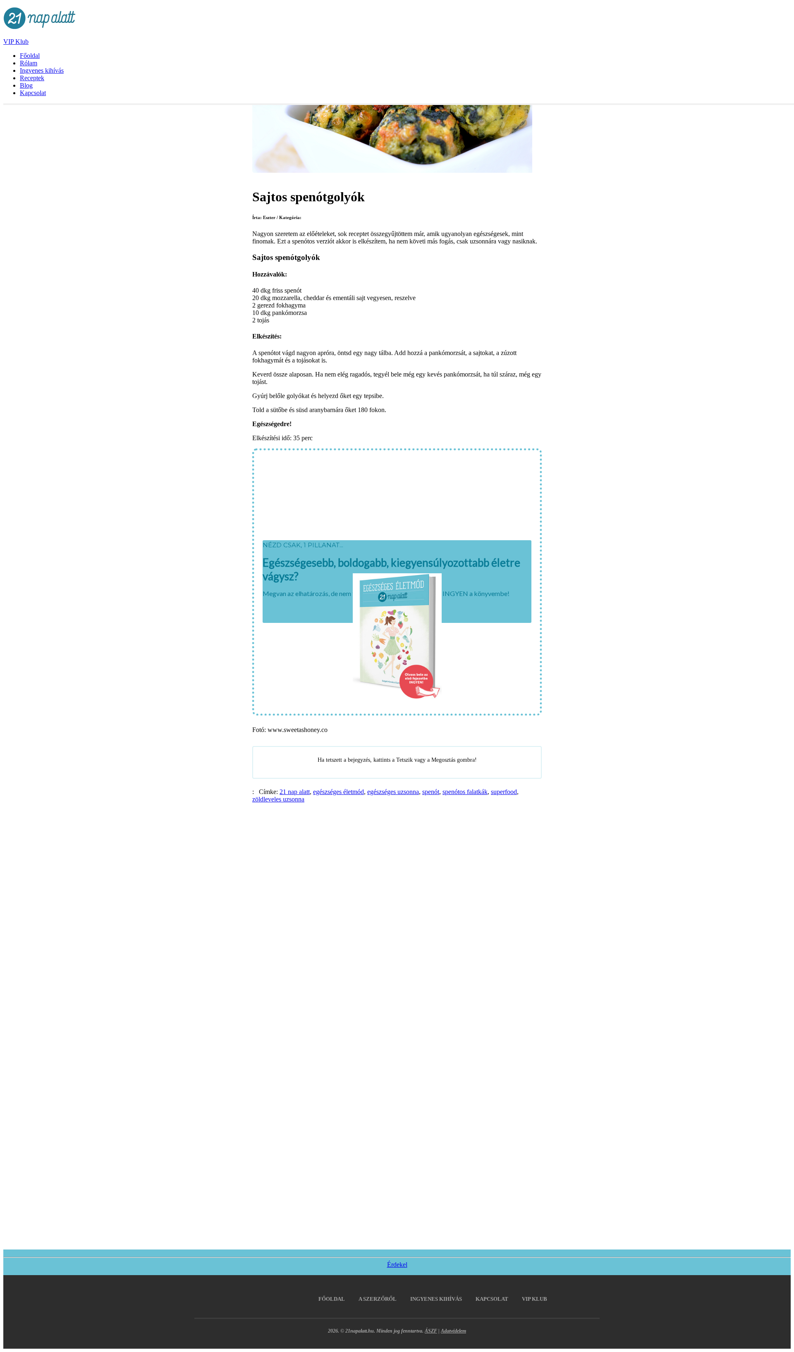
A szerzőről (378, 1299)
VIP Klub (16, 41)
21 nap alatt (295, 791)
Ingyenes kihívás (42, 70)
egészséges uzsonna (393, 791)
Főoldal (30, 55)
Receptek (32, 77)
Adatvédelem (453, 1331)
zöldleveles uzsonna (278, 799)
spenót (430, 791)
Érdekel (397, 1264)
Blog (26, 85)
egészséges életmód (338, 791)
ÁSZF (431, 1331)
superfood (504, 791)
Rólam (28, 63)
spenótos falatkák (465, 791)
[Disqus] (397, 906)
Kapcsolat (33, 92)
